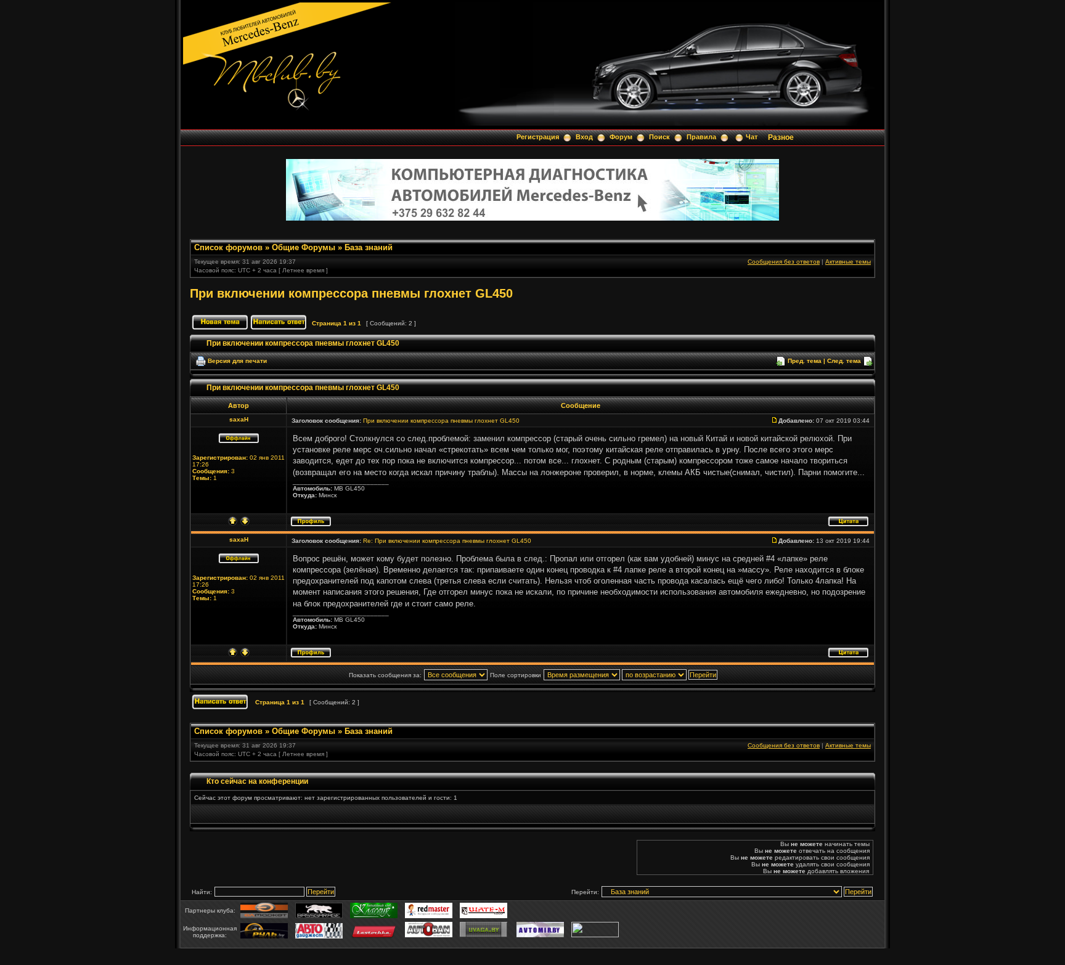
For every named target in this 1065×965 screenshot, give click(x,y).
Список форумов (228, 247)
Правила (701, 136)
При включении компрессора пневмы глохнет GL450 (351, 293)
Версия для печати (237, 360)
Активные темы (848, 261)
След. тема (844, 360)
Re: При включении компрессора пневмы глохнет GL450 (447, 540)
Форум (621, 136)
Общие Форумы (303, 247)
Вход (584, 136)
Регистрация (537, 136)
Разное (781, 137)
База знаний (369, 247)
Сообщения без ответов (784, 261)
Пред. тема (805, 360)
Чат (751, 136)
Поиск (659, 136)
